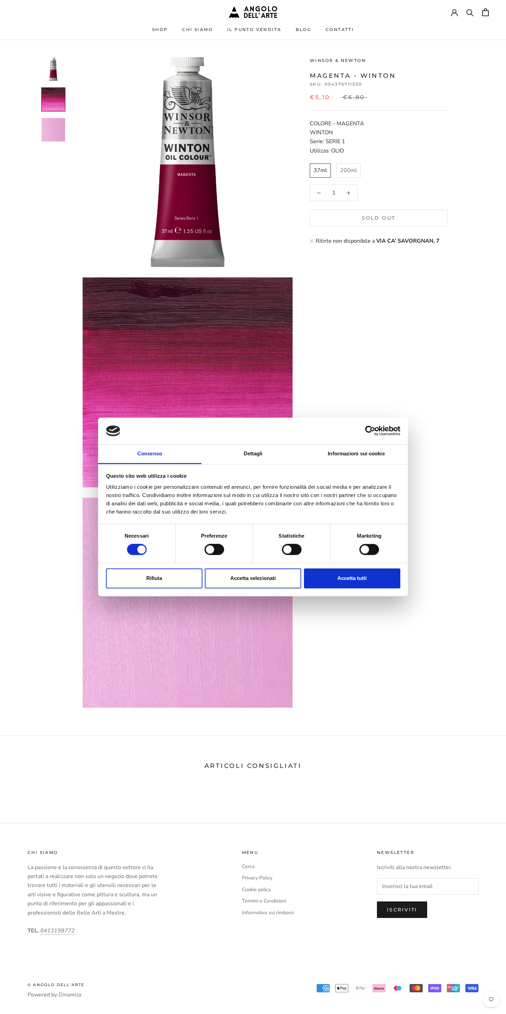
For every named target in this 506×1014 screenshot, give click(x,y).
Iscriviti (402, 910)
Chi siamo (197, 29)
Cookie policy (256, 889)
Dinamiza (70, 995)
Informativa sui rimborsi (268, 912)
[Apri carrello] (485, 12)
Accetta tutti (352, 578)
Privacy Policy (257, 877)
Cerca (248, 866)
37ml (320, 170)
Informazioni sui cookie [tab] (356, 453)
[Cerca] (470, 12)
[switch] (214, 549)
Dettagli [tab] (253, 453)
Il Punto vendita (254, 29)
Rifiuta (154, 578)
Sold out (379, 218)
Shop (160, 29)
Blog (303, 29)
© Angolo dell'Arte (56, 984)
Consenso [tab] (149, 453)
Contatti (340, 29)
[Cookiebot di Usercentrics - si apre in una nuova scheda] (370, 431)
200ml (348, 170)
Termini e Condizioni (264, 900)
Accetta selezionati (253, 578)
